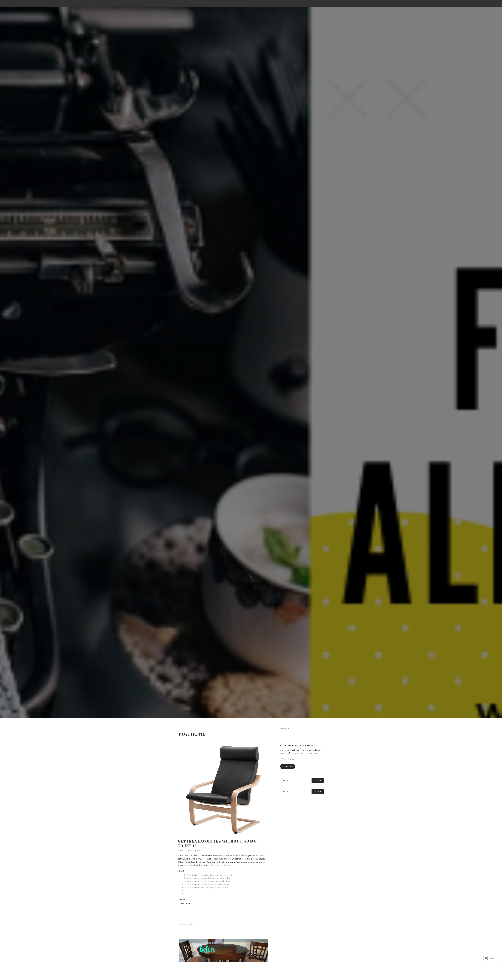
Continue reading (220, 865)
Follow (287, 766)
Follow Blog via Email (296, 745)
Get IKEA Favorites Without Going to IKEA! (217, 843)
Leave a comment (186, 924)
